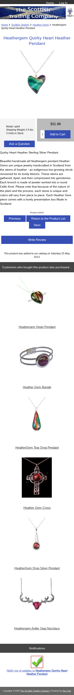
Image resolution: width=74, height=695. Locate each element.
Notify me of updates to (37, 672)
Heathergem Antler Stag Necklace (37, 628)
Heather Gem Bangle (37, 387)
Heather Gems (41, 24)
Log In (63, 2)
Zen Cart (67, 691)
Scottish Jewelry (20, 24)
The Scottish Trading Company (35, 691)
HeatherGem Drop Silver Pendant (37, 568)
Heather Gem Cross (37, 507)
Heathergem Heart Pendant (37, 327)
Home (50, 2)
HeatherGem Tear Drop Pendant (37, 447)
